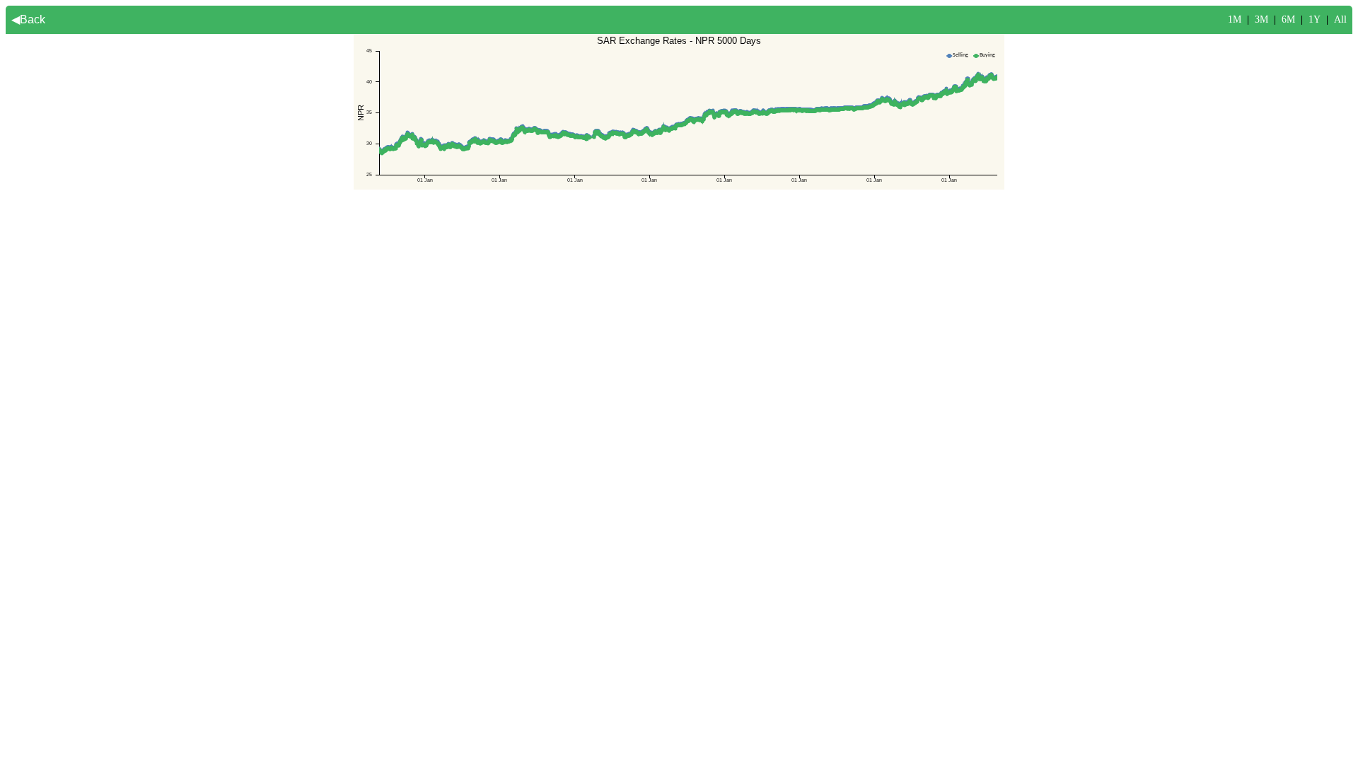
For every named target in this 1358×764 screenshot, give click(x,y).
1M (1234, 19)
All (1340, 19)
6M (1288, 19)
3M (1261, 19)
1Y (1314, 19)
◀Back (28, 19)
